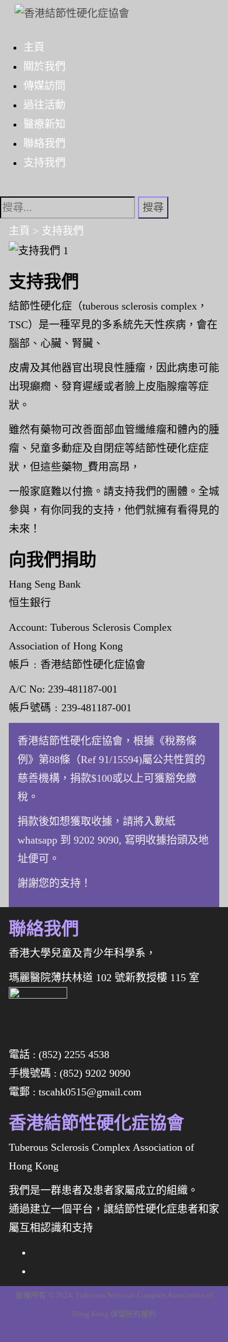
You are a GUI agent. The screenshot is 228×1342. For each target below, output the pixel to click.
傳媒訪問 (44, 85)
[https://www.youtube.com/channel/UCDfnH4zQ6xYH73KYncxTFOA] (36, 1271)
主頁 (33, 47)
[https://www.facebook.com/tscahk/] (36, 1252)
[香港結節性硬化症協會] (66, 9)
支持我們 (44, 162)
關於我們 (44, 66)
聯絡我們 (44, 143)
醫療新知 (44, 124)
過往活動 (44, 104)
